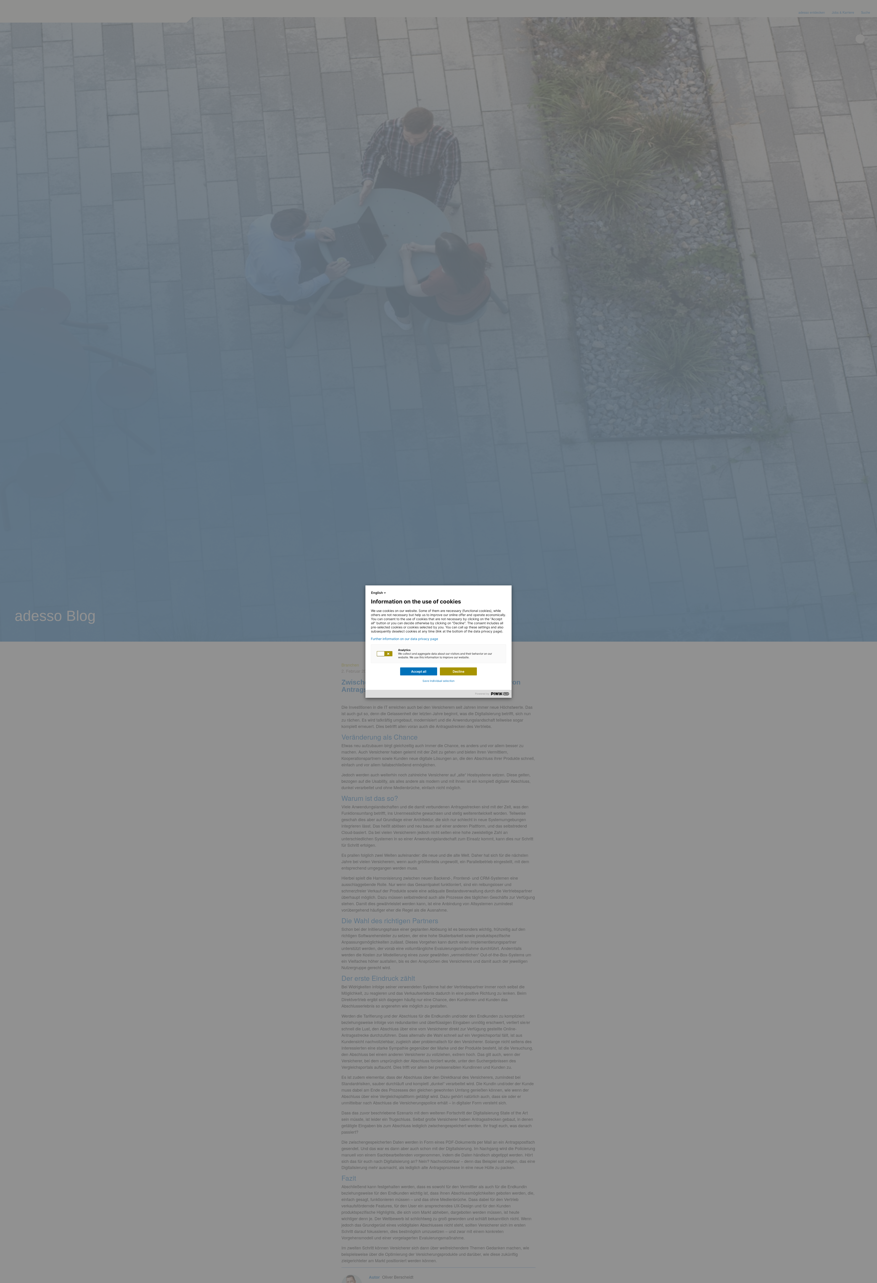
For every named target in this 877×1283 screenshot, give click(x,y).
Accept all (418, 671)
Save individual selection (438, 681)
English (377, 593)
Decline (458, 671)
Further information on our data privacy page (404, 639)
